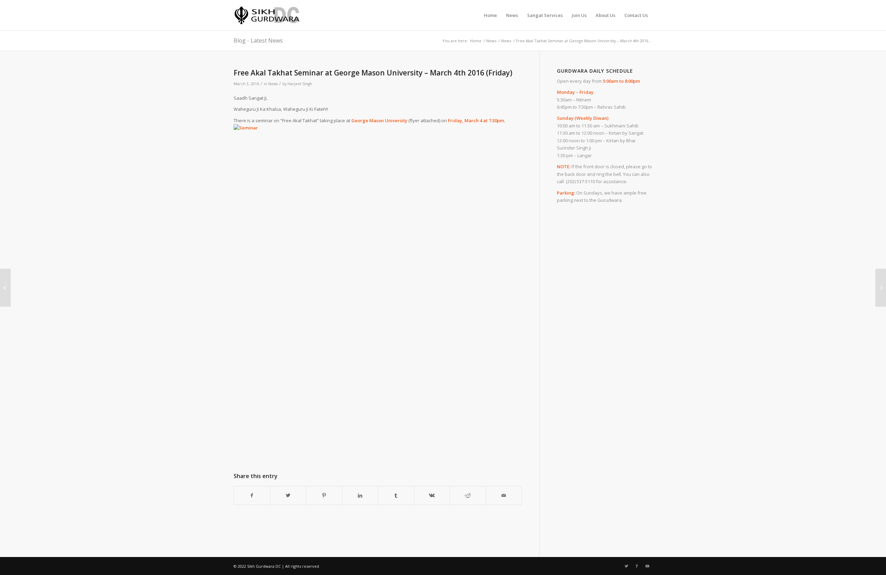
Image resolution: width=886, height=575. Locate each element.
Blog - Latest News (258, 40)
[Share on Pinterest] (324, 495)
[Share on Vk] (432, 495)
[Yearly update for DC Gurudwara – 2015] (5, 288)
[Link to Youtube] (647, 566)
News (273, 83)
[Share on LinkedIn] (360, 495)
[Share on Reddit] (468, 495)
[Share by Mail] (504, 495)
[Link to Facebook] (637, 566)
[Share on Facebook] (252, 495)
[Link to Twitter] (626, 566)
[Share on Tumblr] (396, 495)
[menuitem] (490, 15)
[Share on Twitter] (288, 495)
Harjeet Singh (300, 83)
